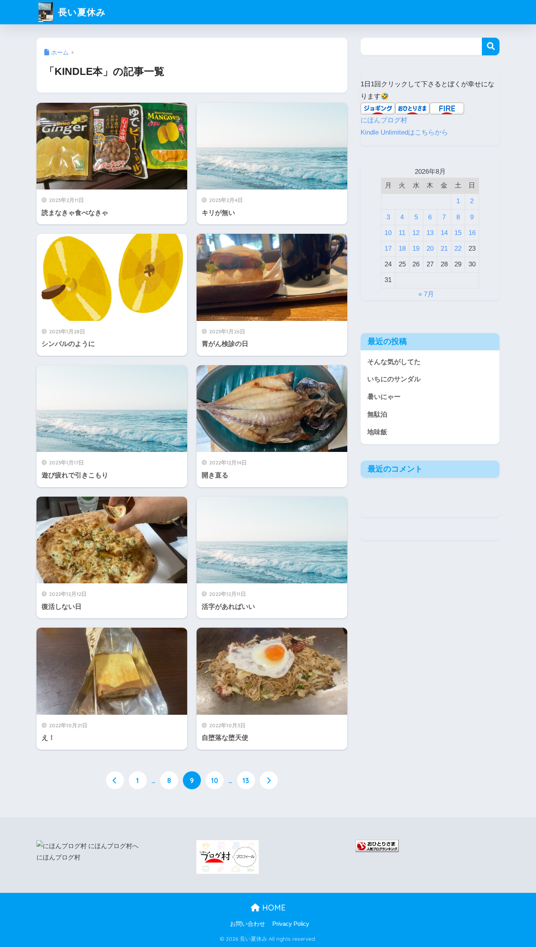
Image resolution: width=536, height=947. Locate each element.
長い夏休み (80, 12)
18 (402, 248)
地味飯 (377, 432)
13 (245, 780)
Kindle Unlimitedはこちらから (404, 132)
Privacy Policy (290, 924)
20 (430, 248)
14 (444, 233)
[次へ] (269, 780)
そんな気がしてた (394, 362)
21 (444, 248)
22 (457, 248)
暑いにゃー (384, 397)
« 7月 (426, 294)
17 (388, 248)
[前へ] (115, 780)
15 (457, 233)
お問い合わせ (247, 924)
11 (402, 233)
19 (415, 248)
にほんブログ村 (384, 120)
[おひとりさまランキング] (377, 845)
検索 (491, 46)
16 (472, 233)
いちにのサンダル (394, 379)
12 (415, 233)
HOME (273, 907)
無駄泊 (377, 414)
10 (214, 780)
